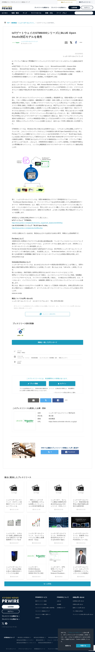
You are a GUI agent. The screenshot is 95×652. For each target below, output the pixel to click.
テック (25, 13)
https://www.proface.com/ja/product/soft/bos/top (27, 228)
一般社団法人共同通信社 (23, 637)
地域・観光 (15, 13)
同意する (83, 645)
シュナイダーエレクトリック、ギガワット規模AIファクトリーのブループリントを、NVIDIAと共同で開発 (14, 504)
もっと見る (47, 584)
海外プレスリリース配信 (41, 604)
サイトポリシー (10, 648)
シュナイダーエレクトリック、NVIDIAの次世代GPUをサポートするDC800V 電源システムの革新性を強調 (58, 538)
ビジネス (5, 13)
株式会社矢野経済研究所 (44, 642)
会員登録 (74, 7)
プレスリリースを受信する (58, 7)
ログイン (87, 7)
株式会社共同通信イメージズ (24, 640)
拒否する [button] (68, 645)
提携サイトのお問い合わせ (79, 607)
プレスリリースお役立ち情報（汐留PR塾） (45, 607)
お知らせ (59, 601)
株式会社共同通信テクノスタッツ (25, 642)
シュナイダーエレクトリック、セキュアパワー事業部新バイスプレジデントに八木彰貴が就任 (81, 571)
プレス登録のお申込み (78, 611)
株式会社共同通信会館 (54, 637)
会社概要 (59, 604)
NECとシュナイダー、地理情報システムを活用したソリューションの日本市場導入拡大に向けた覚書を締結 (36, 504)
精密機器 (14, 23)
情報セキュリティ (63, 357)
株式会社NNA (39, 640)
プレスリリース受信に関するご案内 (65, 392)
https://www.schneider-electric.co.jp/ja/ (63, 421)
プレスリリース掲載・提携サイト (43, 614)
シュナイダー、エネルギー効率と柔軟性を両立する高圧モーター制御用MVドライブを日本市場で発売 (14, 538)
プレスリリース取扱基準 (54, 648)
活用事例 (37, 617)
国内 (67, 2)
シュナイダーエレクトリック (29, 41)
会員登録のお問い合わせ (78, 601)
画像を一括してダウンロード (47, 342)
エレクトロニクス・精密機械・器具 (49, 357)
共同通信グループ (61, 607)
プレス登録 (34, 383)
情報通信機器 (34, 357)
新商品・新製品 (21, 352)
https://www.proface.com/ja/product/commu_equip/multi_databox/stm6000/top (37, 223)
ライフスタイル (36, 13)
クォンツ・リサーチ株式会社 (55, 640)
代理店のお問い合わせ (78, 604)
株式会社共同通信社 (39, 637)
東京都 (19, 363)
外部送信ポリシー (39, 648)
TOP (8, 23)
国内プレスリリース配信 (41, 601)
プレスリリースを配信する (41, 7)
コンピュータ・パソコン (23, 357)
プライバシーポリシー (75, 632)
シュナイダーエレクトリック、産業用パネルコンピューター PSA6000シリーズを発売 (81, 538)
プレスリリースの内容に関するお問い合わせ (83, 614)
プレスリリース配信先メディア (42, 611)
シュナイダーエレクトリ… (27, 23)
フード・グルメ (61, 13)
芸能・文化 (49, 13)
